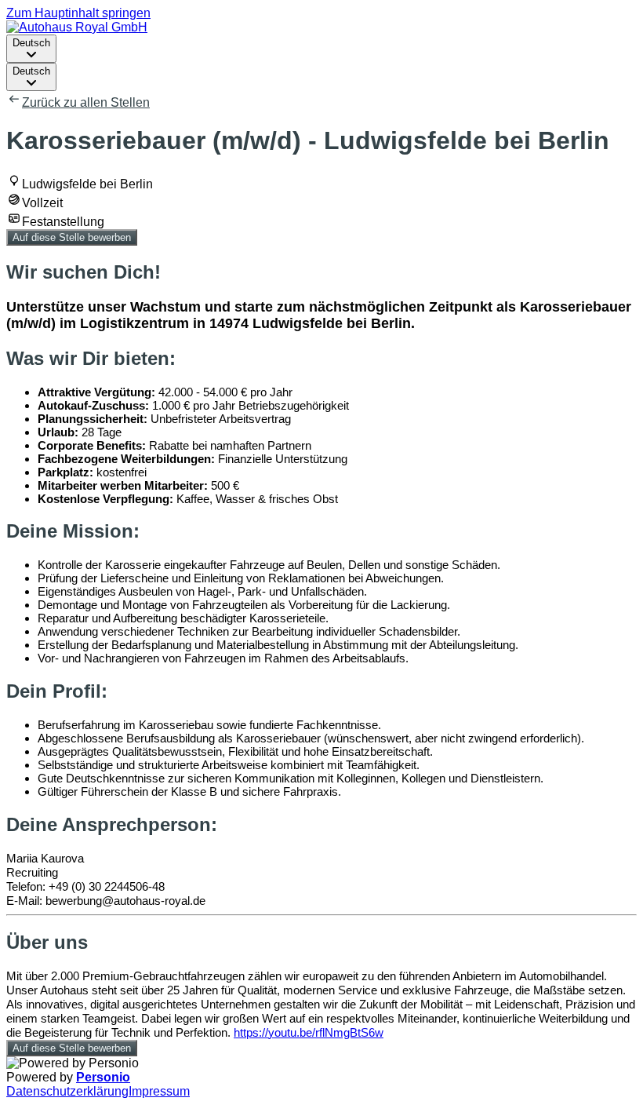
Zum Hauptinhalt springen (78, 13)
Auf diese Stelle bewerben (72, 237)
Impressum (159, 1091)
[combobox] (31, 49)
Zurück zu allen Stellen (86, 102)
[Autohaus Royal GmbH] (76, 27)
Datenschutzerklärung (67, 1091)
